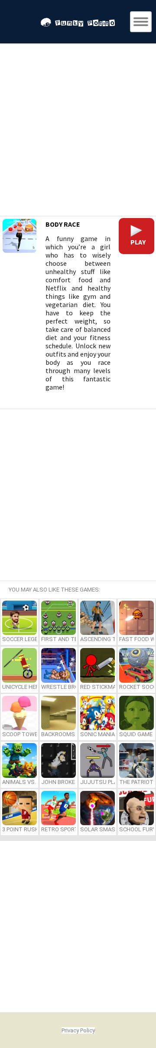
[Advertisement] (78, 131)
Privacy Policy (78, 1030)
